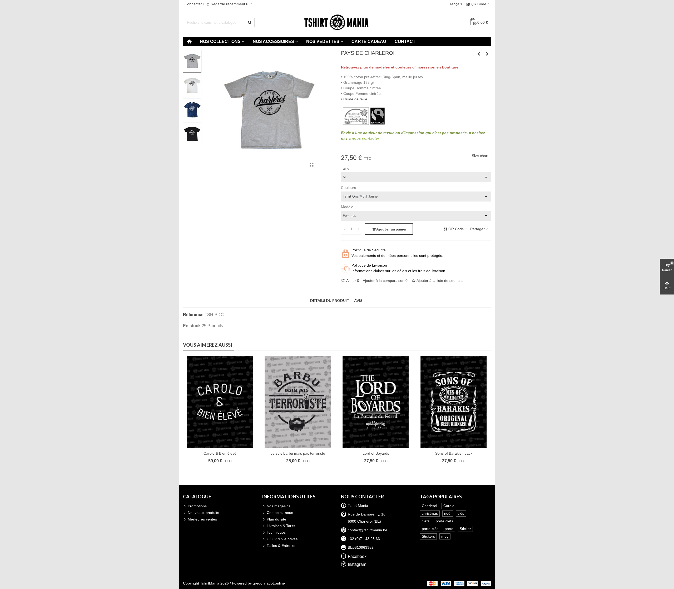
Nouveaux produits (203, 513)
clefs (425, 521)
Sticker (465, 529)
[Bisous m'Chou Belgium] (479, 54)
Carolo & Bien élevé (220, 453)
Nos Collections (220, 41)
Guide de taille (355, 99)
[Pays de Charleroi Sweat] (487, 54)
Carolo (448, 506)
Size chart (480, 156)
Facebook (357, 556)
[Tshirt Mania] (337, 22)
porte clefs (444, 521)
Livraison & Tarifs (281, 526)
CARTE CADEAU (368, 41)
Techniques (276, 532)
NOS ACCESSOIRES (273, 41)
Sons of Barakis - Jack (453, 453)
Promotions (197, 506)
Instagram (357, 564)
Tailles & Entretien (281, 545)
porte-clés (430, 529)
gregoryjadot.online (269, 583)
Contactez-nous (280, 513)
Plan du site (276, 519)
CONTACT (405, 41)
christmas (430, 513)
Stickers (428, 536)
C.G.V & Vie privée (282, 539)
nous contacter (365, 138)
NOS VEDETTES (322, 41)
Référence (193, 314)
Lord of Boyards (376, 453)
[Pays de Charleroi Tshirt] (311, 165)
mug (445, 536)
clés (461, 513)
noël (447, 513)
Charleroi (429, 506)
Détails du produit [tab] (329, 300)
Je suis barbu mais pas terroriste (298, 453)
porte (449, 529)
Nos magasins (278, 506)
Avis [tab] (358, 300)
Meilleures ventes (202, 519)
